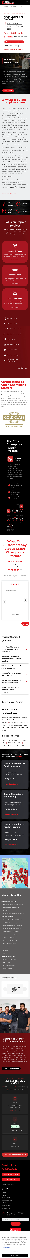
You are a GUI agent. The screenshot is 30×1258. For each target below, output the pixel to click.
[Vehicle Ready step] (13, 526)
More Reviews (25, 623)
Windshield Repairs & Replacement (13, 361)
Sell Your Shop (6, 1208)
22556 (4, 740)
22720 (20, 743)
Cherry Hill (6, 725)
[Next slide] (25, 600)
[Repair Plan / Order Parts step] (17, 511)
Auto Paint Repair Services (15, 329)
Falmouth (20, 728)
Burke (11, 722)
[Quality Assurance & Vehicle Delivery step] (22, 519)
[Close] (28, 1233)
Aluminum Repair (12, 318)
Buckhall (5, 722)
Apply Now (8, 90)
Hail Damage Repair (13, 344)
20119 (22, 745)
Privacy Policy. (6, 1247)
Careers (4, 1192)
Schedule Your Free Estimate (15, 1154)
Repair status (11, 1179)
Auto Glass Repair (12, 323)
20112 (13, 745)
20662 (25, 743)
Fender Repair (11, 339)
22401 (9, 745)
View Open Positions (11, 1068)
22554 (9, 740)
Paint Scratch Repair (13, 350)
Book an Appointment (14, 42)
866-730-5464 (9, 1169)
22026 (4, 743)
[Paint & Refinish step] (8, 519)
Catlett (16, 722)
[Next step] (21, 506)
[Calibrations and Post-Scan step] (17, 519)
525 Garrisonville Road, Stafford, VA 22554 (15, 26)
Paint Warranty (6, 1203)
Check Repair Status (13, 49)
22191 (18, 745)
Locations (13, 6)
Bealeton (16, 717)
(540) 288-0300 (15, 33)
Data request (6, 1205)
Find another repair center (9, 193)
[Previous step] (18, 506)
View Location (11, 784)
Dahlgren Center (17, 725)
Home (6, 6)
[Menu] (27, 2)
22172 (20, 740)
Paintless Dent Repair (13, 355)
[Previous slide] (4, 602)
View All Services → (22, 368)
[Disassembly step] (13, 511)
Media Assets (6, 1197)
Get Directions (12, 46)
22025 (9, 743)
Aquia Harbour (7, 717)
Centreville (24, 722)
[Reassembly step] (13, 519)
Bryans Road (17, 720)
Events (4, 1195)
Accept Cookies (15, 1255)
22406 (14, 740)
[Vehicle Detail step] (8, 526)
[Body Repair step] (22, 511)
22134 (24, 740)
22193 (4, 745)
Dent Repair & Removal (14, 334)
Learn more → (15, 260)
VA (19, 6)
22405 (14, 743)
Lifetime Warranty (7, 1200)
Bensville (24, 717)
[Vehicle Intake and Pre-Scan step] (8, 511)
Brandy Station (7, 720)
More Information (15, 1251)
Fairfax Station (11, 728)
